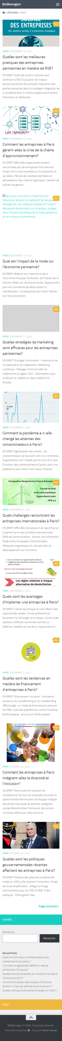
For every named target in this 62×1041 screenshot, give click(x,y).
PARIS (6, 51)
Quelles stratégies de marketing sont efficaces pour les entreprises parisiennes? (30, 348)
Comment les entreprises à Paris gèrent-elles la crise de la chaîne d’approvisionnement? (28, 150)
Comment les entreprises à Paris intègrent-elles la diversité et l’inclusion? (28, 778)
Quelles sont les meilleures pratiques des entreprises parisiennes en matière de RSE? (28, 63)
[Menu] (57, 4)
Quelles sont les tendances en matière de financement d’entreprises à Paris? (26, 684)
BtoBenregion (11, 4)
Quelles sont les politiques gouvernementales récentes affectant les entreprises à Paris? (29, 865)
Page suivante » (49, 906)
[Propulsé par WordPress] (29, 1030)
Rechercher (9, 932)
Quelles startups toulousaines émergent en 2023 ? (30, 990)
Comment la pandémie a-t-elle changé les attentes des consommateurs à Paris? (27, 439)
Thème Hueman (49, 1030)
